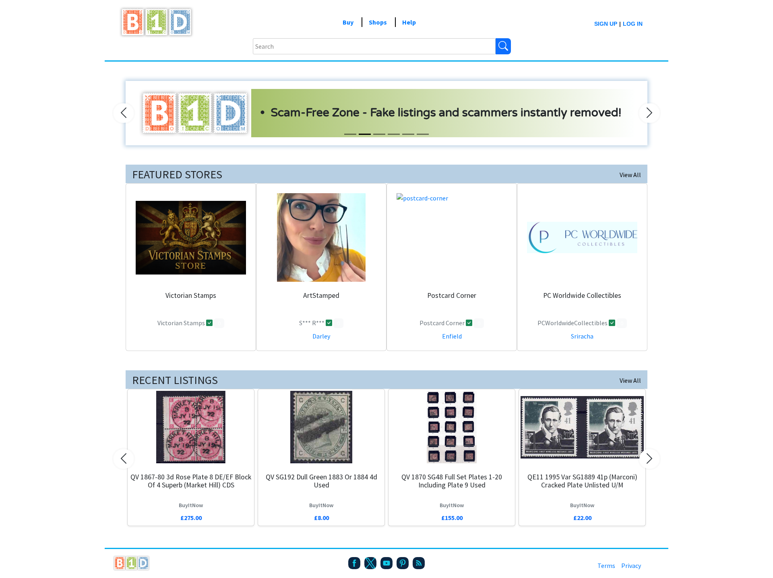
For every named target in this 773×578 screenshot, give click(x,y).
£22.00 (582, 518)
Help (409, 22)
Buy (348, 22)
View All (630, 175)
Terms (606, 565)
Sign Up (605, 24)
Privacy (631, 565)
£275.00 (191, 518)
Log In (633, 24)
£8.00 (321, 518)
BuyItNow (191, 505)
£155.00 (452, 518)
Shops (378, 22)
